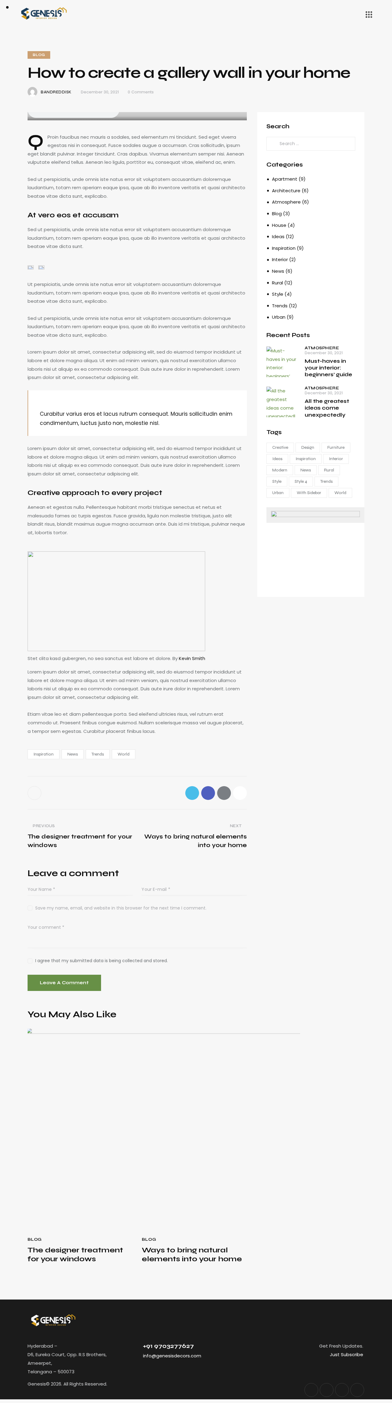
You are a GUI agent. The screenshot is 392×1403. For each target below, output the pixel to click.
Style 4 (301, 481)
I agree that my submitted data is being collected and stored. (101, 961)
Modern (279, 470)
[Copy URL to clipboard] (240, 793)
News (72, 754)
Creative (280, 447)
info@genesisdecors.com (172, 1355)
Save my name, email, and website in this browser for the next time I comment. (120, 908)
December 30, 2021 (324, 353)
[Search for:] (310, 143)
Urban (278, 317)
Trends (98, 754)
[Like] (35, 793)
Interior (280, 259)
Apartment (284, 179)
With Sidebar (309, 492)
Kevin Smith (192, 658)
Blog (39, 55)
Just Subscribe (346, 1354)
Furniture (336, 447)
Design (307, 447)
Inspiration (43, 754)
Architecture (286, 190)
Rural (277, 282)
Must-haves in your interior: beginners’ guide (328, 368)
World (124, 754)
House (279, 225)
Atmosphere (286, 202)
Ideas (278, 236)
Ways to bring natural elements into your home (192, 1254)
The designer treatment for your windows (75, 1254)
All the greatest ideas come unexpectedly (327, 408)
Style (277, 294)
